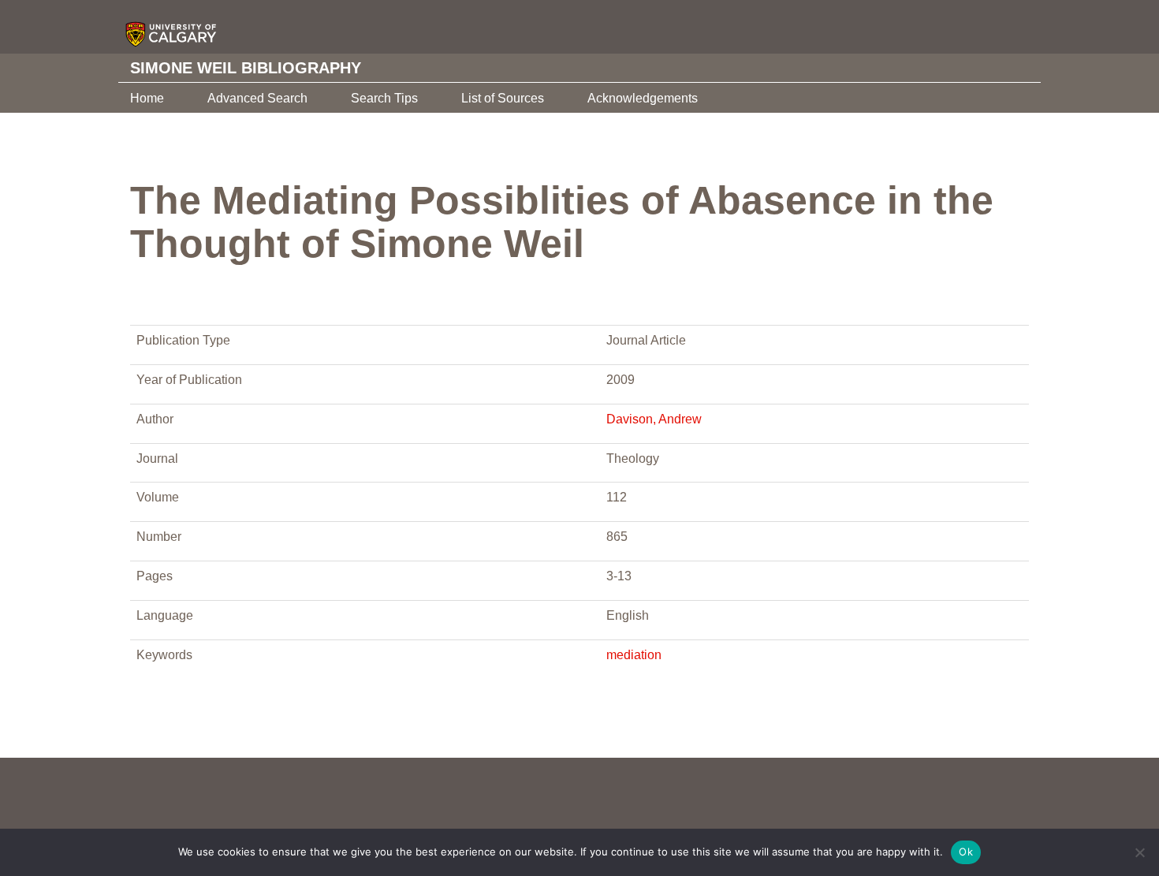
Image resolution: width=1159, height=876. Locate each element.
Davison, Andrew (654, 419)
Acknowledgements (642, 98)
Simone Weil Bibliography (245, 68)
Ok (966, 851)
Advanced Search (257, 98)
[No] (1139, 852)
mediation (633, 655)
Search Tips (384, 98)
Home (147, 98)
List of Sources (502, 98)
